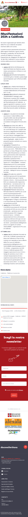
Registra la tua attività (7, 491)
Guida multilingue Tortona (7, 489)
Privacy (21, 390)
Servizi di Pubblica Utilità (7, 486)
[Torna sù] (25, 447)
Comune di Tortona (5, 460)
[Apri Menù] (26, 2)
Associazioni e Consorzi (7, 481)
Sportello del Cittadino (7, 484)
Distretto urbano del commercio (10, 458)
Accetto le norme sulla (14, 390)
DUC (2, 457)
